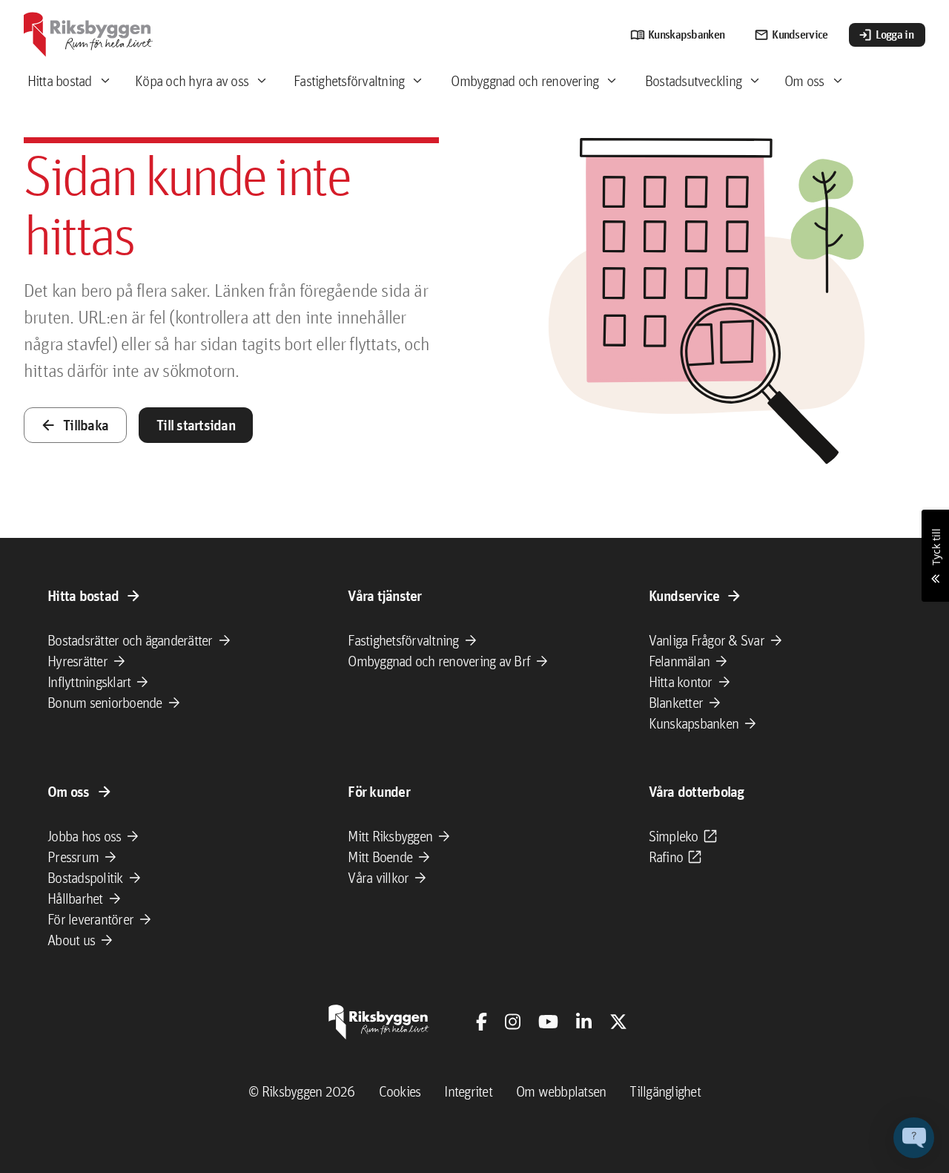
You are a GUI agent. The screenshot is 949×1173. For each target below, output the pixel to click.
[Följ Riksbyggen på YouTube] (548, 1022)
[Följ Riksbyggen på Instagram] (512, 1022)
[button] (913, 1137)
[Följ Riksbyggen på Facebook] (481, 1022)
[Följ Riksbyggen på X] (618, 1022)
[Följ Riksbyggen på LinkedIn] (584, 1022)
